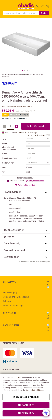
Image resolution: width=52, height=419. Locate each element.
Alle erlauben (26, 413)
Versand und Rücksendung (16, 296)
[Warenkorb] (47, 6)
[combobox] (21, 13)
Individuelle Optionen (26, 397)
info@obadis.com (36, 180)
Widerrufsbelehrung (13, 305)
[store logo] (26, 6)
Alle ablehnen (26, 405)
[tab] (26, 192)
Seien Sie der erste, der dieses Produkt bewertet (17, 106)
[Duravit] (9, 87)
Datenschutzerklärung (34, 390)
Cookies (18, 377)
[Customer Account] (37, 6)
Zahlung (7, 301)
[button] (10, 6)
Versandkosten (22, 118)
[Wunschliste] (42, 6)
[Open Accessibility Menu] (45, 412)
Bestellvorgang (10, 292)
